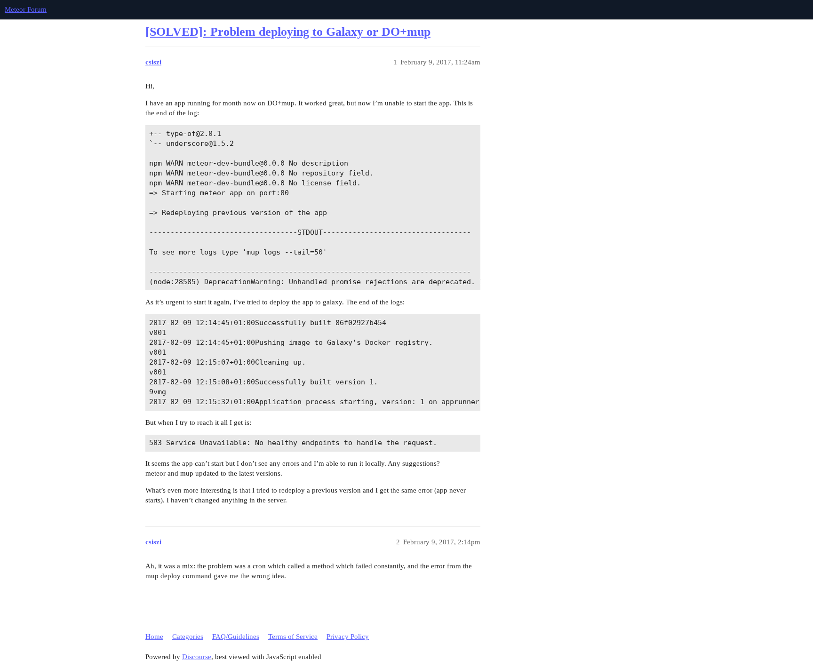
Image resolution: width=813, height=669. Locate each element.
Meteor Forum (26, 9)
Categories (187, 636)
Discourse (196, 657)
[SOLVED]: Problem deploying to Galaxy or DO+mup (287, 32)
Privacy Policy (348, 636)
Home (154, 636)
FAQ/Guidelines (235, 636)
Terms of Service (293, 636)
